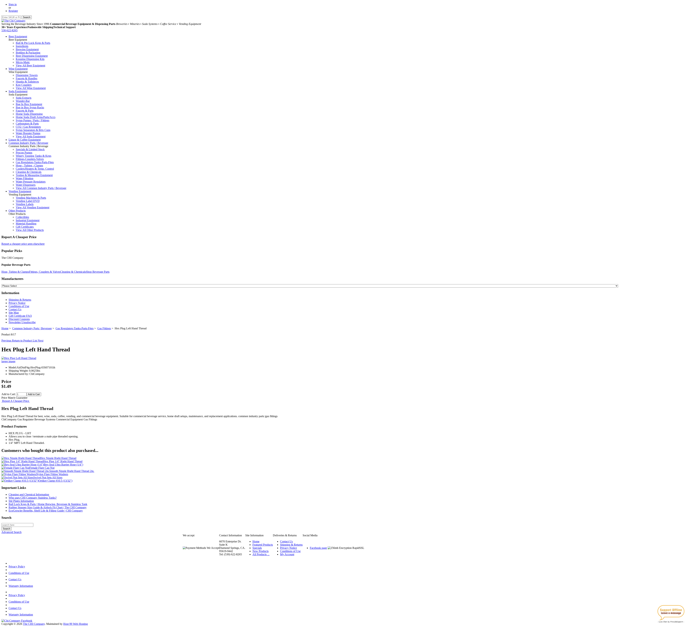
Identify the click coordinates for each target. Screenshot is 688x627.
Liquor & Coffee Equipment (25, 139)
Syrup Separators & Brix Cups (33, 130)
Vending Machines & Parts (31, 197)
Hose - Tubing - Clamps (29, 165)
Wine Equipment (18, 68)
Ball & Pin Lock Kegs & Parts (33, 42)
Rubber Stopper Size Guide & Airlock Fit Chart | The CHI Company (48, 507)
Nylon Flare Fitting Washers (52, 474)
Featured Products (262, 544)
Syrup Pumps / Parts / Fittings (32, 120)
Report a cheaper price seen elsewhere (23, 243)
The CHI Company (34, 623)
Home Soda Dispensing (29, 113)
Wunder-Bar (23, 100)
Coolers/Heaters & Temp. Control (35, 168)
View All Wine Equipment (31, 88)
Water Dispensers (25, 184)
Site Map (14, 312)
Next (40, 340)
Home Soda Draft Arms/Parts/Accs (35, 117)
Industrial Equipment (27, 220)
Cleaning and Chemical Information (29, 494)
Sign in (13, 4)
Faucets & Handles (26, 78)
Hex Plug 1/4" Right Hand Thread (62, 461)
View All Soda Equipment (31, 136)
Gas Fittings (104, 328)
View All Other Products (30, 230)
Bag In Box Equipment (29, 104)
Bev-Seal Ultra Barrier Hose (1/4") (63, 464)
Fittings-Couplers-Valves (30, 159)
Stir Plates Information (21, 500)
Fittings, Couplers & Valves (44, 271)
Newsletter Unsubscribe (22, 322)
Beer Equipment (18, 36)
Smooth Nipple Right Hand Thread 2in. (71, 471)
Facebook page (318, 547)
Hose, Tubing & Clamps (15, 271)
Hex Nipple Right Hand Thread (58, 458)
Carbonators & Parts (27, 123)
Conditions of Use (19, 306)
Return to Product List (25, 340)
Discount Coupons (19, 319)
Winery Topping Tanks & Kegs (33, 155)
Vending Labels (25, 204)
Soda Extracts (23, 97)
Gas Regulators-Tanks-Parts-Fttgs (35, 162)
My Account (287, 554)
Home (4, 328)
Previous (6, 340)
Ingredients (22, 46)
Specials (257, 547)
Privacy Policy (17, 566)
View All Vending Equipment (32, 207)
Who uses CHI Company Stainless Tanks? (33, 497)
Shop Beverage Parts (97, 271)
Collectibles (22, 217)
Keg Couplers (24, 84)
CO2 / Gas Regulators (28, 126)
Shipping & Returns (20, 299)
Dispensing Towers (27, 75)
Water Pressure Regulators (31, 181)
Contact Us (15, 309)
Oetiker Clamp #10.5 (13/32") (55, 480)
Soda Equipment (18, 91)
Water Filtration (24, 178)
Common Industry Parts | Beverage (28, 142)
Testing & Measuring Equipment (34, 175)
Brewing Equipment (27, 49)
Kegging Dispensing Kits (30, 59)
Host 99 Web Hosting (75, 623)
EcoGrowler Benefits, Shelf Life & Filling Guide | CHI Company (46, 510)
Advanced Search (11, 532)
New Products (260, 551)
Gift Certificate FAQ (20, 315)
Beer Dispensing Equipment (32, 55)
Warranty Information (21, 585)
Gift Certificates (25, 226)
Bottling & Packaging (28, 52)
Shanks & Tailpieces (27, 81)
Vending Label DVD (28, 200)
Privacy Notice (17, 302)
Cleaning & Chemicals (28, 171)
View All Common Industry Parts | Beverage (41, 188)
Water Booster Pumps (28, 133)
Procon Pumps (24, 152)
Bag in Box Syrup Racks (30, 107)
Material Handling (26, 223)
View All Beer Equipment (30, 65)
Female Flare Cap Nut (41, 467)
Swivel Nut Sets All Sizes (47, 477)
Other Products (17, 210)
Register (13, 10)
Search (6, 517)
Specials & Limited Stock (30, 149)
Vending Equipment (20, 191)
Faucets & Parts (25, 110)
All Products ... (260, 554)
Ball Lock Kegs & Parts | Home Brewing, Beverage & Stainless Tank (48, 504)
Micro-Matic (23, 62)
